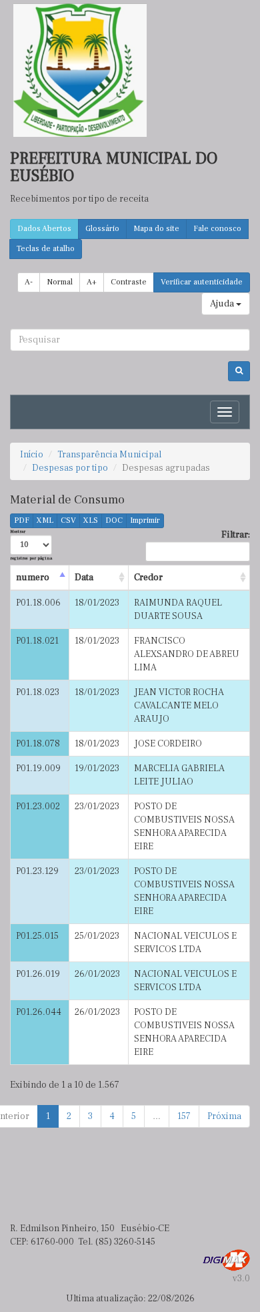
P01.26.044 (38, 1012)
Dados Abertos (44, 229)
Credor (148, 578)
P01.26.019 (38, 974)
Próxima (224, 1116)
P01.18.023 (37, 692)
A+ (92, 282)
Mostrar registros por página (31, 544)
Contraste (129, 282)
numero (32, 578)
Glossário (102, 229)
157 (184, 1116)
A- (29, 282)
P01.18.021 (37, 641)
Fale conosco (217, 229)
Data (84, 578)
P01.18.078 (38, 744)
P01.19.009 (38, 768)
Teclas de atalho (46, 249)
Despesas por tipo (70, 468)
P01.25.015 (37, 936)
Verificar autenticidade (202, 282)
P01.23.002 (38, 807)
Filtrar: (235, 535)
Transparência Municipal (109, 455)
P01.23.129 (37, 871)
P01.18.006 (38, 603)
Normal (60, 282)
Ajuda (223, 304)
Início (31, 455)
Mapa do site (156, 229)
